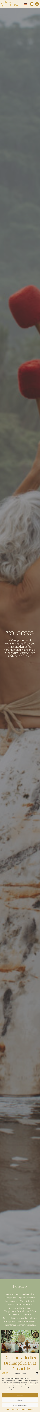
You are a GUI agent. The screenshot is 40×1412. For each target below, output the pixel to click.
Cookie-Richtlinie (11, 1409)
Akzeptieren (20, 1395)
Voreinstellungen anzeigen (20, 1405)
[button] (37, 1373)
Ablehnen (20, 1400)
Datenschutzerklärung (21, 1409)
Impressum (30, 1409)
